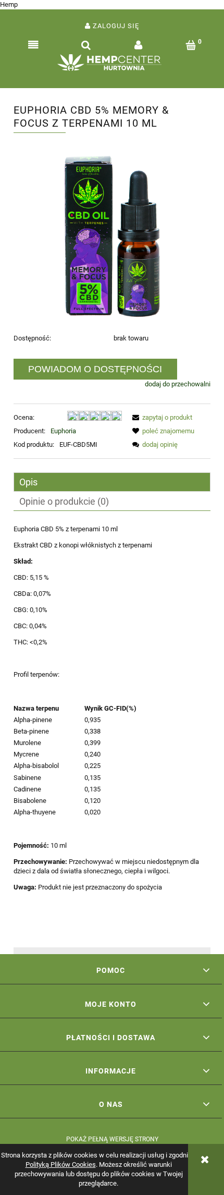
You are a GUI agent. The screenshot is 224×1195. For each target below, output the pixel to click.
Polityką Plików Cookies (61, 1164)
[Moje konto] (138, 45)
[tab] (112, 482)
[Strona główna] (112, 65)
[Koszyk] (191, 45)
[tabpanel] (112, 733)
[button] (33, 45)
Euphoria (63, 431)
